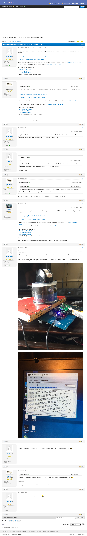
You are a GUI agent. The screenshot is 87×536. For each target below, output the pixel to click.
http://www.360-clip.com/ (74, 62)
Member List (67, 3)
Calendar (75, 3)
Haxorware (18, 531)
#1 (82, 47)
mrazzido (9, 501)
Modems (19, 36)
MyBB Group (19, 534)
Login (16, 6)
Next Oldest (7, 517)
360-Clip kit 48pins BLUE (25, 69)
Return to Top (25, 531)
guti (8, 209)
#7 (82, 247)
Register (21, 6)
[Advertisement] (43, 21)
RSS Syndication (54, 531)
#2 (82, 82)
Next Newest (14, 517)
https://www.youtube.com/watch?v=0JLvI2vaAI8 (31, 59)
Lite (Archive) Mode (33, 531)
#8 (82, 444)
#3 (82, 127)
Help (82, 3)
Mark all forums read (44, 531)
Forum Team (5, 531)
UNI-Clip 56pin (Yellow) (24, 72)
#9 (82, 470)
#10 (82, 492)
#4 (82, 152)
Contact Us (12, 531)
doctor (8, 88)
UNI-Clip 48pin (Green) (24, 71)
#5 (82, 178)
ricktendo (9, 56)
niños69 (8, 453)
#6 (82, 203)
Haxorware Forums (6, 36)
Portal (52, 3)
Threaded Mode (80, 44)
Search (58, 3)
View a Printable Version (9, 524)
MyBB (9, 534)
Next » (18, 41)
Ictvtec (8, 161)
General (14, 36)
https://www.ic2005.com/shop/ (54, 64)
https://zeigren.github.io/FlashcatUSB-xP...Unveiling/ (32, 56)
